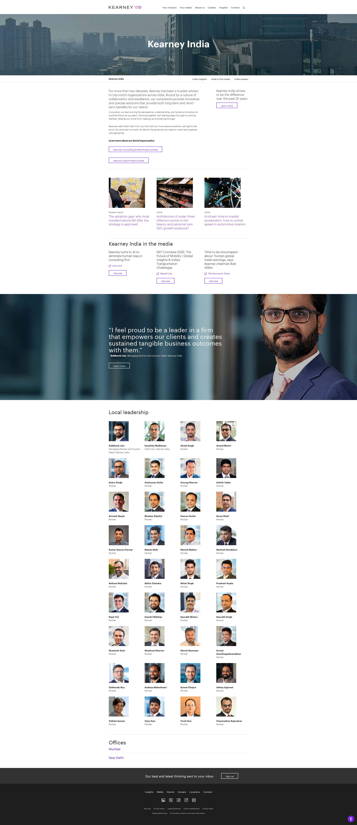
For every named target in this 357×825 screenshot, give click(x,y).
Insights (223, 7)
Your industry (169, 7)
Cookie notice (207, 808)
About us (200, 7)
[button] (125, 449)
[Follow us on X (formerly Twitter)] (171, 799)
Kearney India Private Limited (128, 160)
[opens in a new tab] (186, 799)
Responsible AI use (159, 813)
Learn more (227, 105)
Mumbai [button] (114, 748)
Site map (147, 808)
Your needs (186, 7)
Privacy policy (159, 808)
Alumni (170, 791)
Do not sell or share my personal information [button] (187, 813)
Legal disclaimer (174, 808)
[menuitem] (197, 78)
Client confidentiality (192, 808)
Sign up (230, 776)
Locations (195, 791)
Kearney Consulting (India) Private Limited (135, 149)
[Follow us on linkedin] (163, 799)
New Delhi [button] (116, 757)
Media (160, 791)
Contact (235, 7)
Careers (212, 7)
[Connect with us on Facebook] (178, 799)
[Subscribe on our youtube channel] (194, 799)
